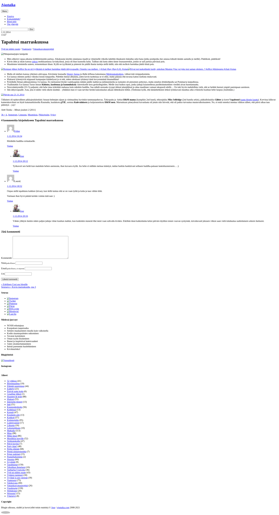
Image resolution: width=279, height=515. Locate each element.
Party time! (12, 446)
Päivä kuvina (13, 443)
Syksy (53, 115)
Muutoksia (32, 115)
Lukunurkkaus (13, 428)
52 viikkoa (12, 381)
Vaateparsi (26, 49)
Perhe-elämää (13, 449)
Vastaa (10, 146)
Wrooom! (11, 493)
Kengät (10, 412)
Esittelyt (10, 389)
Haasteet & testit (14, 396)
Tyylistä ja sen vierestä (17, 477)
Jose (22, 156)
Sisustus (10, 459)
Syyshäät (11, 462)
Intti (9, 404)
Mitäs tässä (12, 436)
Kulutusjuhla (13, 420)
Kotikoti (11, 417)
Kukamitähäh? (13, 19)
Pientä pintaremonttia (16, 451)
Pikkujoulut (44, 115)
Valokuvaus (12, 483)
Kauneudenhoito (14, 407)
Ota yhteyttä (12, 24)
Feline (17, 131)
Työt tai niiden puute (10, 49)
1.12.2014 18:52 (14, 186)
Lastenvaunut (13, 423)
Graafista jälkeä (14, 394)
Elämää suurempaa (15, 386)
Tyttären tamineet (15, 475)
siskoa (35, 61)
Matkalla (11, 430)
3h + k (4, 115)
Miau (9, 433)
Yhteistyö (11, 496)
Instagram (12, 115)
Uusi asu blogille (14, 284)
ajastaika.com (63, 507)
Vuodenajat (12, 488)
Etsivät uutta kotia (15, 391)
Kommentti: (6, 258)
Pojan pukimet (13, 454)
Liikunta (11, 425)
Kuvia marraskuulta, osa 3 (18, 287)
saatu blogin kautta (249, 99)
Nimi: (8, 263)
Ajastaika (8, 5)
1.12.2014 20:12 (20, 161)
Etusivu (10, 16)
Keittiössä (11, 409)
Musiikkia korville (15, 438)
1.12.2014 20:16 (20, 216)
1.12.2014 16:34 (14, 136)
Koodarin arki (13, 415)
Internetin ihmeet (14, 402)
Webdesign (12, 491)
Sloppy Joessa (73, 74)
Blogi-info (11, 21)
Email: (12, 268)
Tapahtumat (12, 464)
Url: (3, 274)
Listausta (22, 115)
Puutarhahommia (15, 457)
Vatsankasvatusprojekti (43, 49)
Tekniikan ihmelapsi (16, 467)
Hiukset (10, 399)
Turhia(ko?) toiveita (16, 470)
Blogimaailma (13, 383)
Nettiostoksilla (13, 441)
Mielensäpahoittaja (114, 74)
